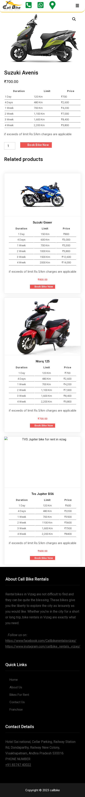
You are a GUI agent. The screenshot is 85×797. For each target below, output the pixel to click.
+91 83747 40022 (18, 765)
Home (13, 680)
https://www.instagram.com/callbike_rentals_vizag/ (42, 646)
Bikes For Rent (19, 695)
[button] (77, 5)
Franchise (16, 709)
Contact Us (17, 702)
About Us (15, 687)
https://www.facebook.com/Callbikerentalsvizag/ (40, 641)
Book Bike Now (38, 145)
